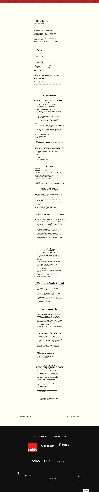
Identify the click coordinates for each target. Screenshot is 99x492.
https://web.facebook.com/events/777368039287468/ (52, 183)
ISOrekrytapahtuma (51, 33)
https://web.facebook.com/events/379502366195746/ (52, 142)
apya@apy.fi (50, 356)
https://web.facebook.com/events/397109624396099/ (48, 160)
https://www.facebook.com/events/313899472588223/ (52, 214)
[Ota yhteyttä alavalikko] (62, 1)
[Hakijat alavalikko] (47, 1)
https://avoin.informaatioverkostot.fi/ (44, 301)
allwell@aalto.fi (47, 276)
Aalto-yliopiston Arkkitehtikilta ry (25, 475)
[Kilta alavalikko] (23, 1)
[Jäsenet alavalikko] (35, 1)
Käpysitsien (52, 38)
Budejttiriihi (36, 35)
